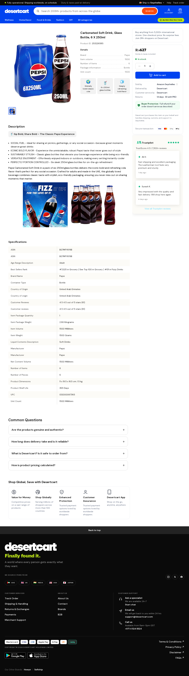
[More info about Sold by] (177, 84)
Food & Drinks (44, 20)
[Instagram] (168, 577)
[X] (175, 577)
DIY (71, 20)
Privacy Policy (175, 647)
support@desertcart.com (139, 616)
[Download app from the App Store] (37, 655)
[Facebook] (181, 577)
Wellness (9, 20)
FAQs (180, 657)
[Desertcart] (17, 11)
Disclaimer (177, 652)
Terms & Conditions (171, 641)
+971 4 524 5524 (133, 628)
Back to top (94, 530)
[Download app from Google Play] (15, 655)
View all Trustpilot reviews (158, 208)
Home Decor (25, 20)
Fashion (60, 20)
